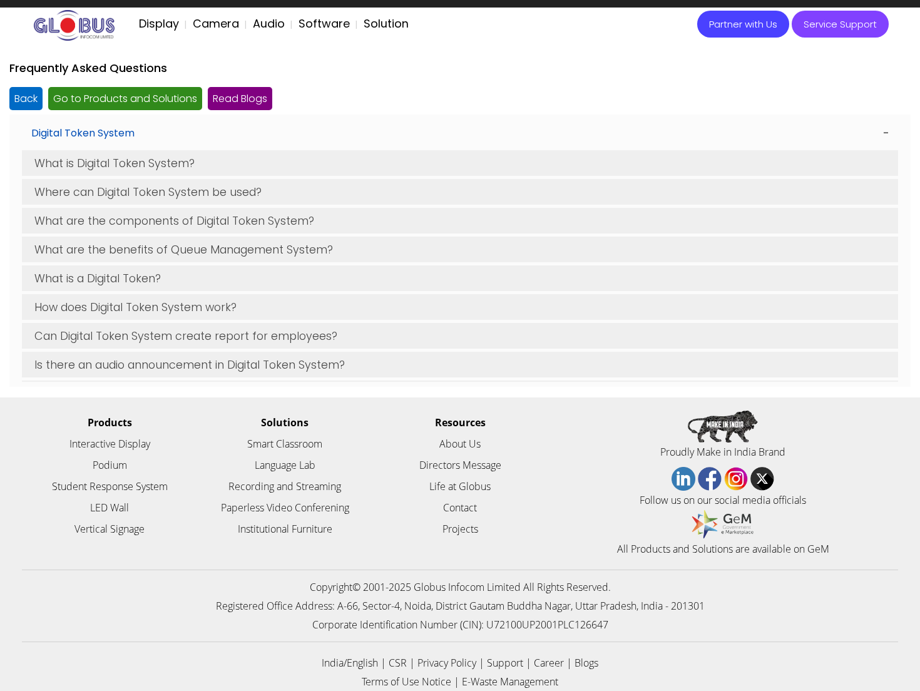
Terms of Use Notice (406, 681)
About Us (460, 444)
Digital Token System (83, 133)
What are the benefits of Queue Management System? (183, 249)
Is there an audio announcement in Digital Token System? (189, 364)
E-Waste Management (510, 681)
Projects (460, 529)
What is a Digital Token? (97, 278)
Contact (460, 507)
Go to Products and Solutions (125, 98)
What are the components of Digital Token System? (174, 220)
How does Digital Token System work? (135, 307)
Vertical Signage (109, 529)
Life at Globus (460, 486)
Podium (110, 465)
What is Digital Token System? (114, 163)
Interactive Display (109, 444)
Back (26, 98)
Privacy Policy (446, 663)
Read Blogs (240, 98)
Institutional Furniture (285, 529)
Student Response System (110, 486)
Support (505, 663)
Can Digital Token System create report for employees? (185, 336)
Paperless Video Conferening (285, 507)
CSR (398, 663)
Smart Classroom (284, 444)
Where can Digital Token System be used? (148, 192)
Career (549, 663)
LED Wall (109, 507)
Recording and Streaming (284, 486)
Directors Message (460, 465)
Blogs (586, 663)
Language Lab (285, 465)
